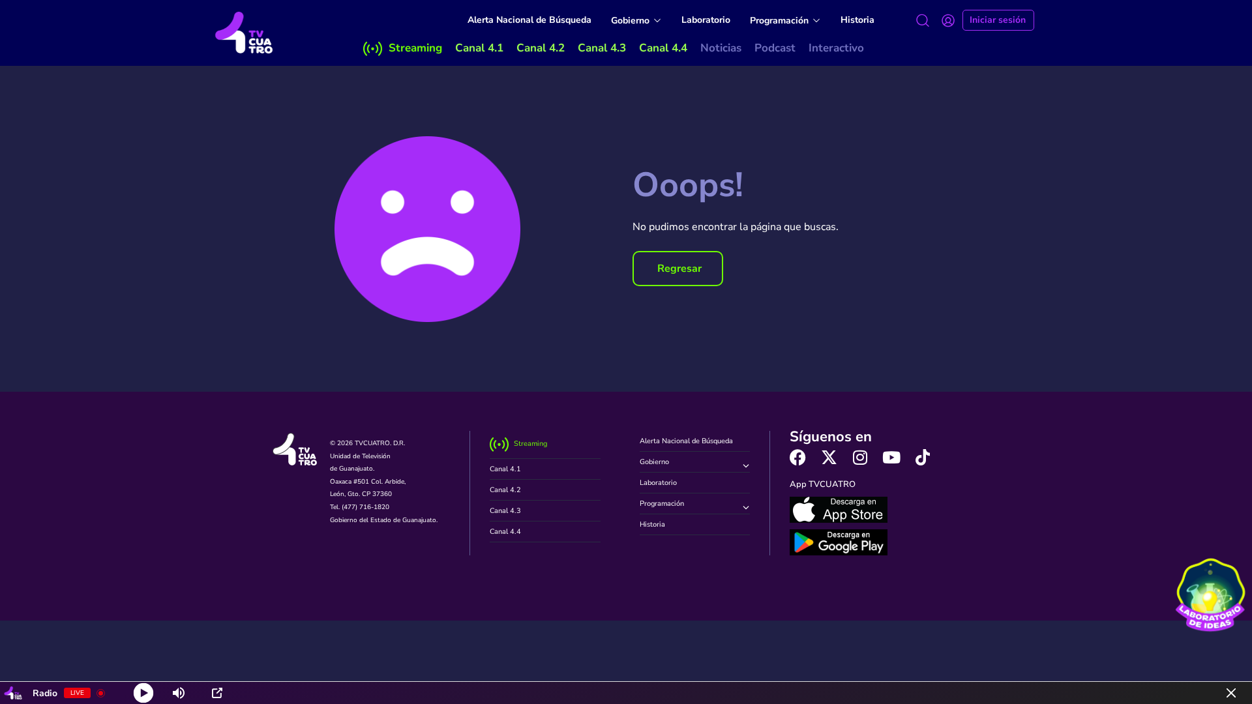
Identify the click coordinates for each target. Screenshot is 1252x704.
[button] (678, 268)
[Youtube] (892, 457)
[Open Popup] (217, 693)
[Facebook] (798, 457)
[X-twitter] (829, 457)
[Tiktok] (923, 457)
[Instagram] (860, 457)
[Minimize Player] (1231, 693)
